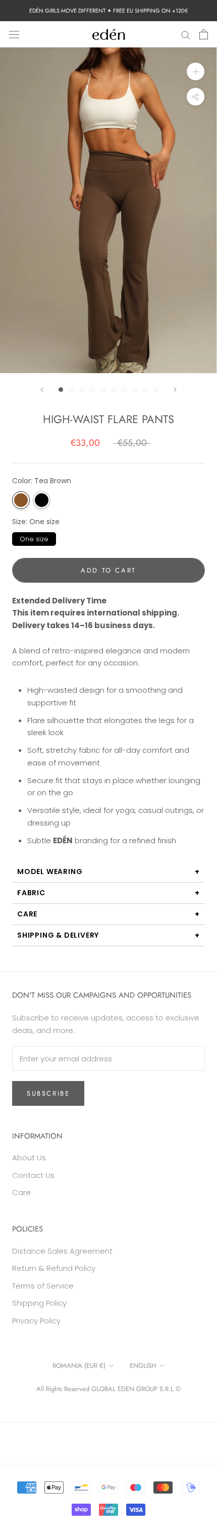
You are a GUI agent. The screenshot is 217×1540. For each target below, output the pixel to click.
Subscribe (48, 1093)
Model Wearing (49, 871)
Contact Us (33, 1175)
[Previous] (41, 389)
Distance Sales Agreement (62, 1251)
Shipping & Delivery (58, 935)
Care (27, 914)
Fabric (31, 893)
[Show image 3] (82, 389)
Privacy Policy (36, 1320)
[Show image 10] (156, 389)
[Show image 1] (61, 389)
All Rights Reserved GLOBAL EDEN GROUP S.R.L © (108, 1389)
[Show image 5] (103, 389)
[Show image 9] (145, 389)
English (143, 1365)
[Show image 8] (135, 389)
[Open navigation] (14, 34)
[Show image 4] (92, 389)
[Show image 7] (124, 389)
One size (34, 538)
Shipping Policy (39, 1303)
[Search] (185, 34)
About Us (29, 1157)
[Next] (175, 389)
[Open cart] (203, 34)
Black (41, 500)
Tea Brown (21, 500)
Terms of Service (43, 1285)
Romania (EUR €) (78, 1365)
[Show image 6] (114, 389)
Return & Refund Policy (53, 1268)
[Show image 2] (71, 389)
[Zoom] (195, 71)
